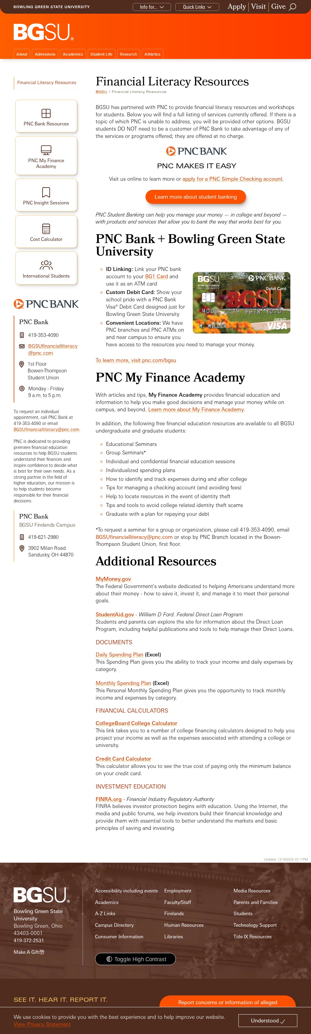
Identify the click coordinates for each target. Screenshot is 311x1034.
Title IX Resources (253, 937)
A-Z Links (105, 913)
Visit (258, 7)
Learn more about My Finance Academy (196, 409)
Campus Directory (114, 925)
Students (243, 913)
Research (128, 54)
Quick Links (194, 7)
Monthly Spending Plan (123, 683)
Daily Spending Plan (119, 654)
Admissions (45, 54)
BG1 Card (156, 276)
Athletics (152, 54)
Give (278, 7)
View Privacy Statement (42, 1024)
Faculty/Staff (177, 902)
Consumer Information (119, 937)
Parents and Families (256, 902)
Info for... (149, 7)
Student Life (101, 54)
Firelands (174, 913)
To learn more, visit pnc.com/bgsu (136, 360)
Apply (237, 7)
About (21, 54)
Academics (73, 54)
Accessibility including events (126, 891)
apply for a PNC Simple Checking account (232, 179)
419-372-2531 (29, 940)
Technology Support (255, 925)
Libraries (173, 937)
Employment (177, 891)
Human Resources (184, 925)
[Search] (292, 7)
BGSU (102, 92)
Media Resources (252, 891)
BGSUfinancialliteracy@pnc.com (134, 537)
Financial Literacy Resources (46, 82)
